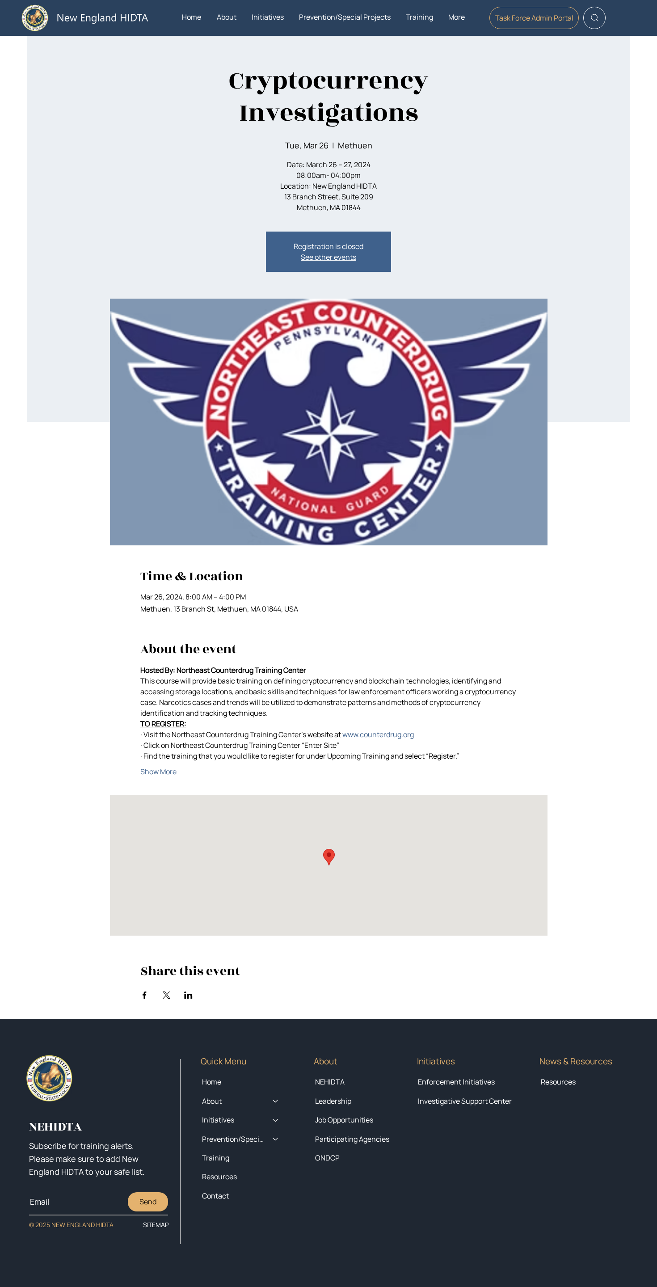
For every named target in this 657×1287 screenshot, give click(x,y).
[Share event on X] (166, 995)
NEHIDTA (330, 1082)
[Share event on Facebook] (144, 995)
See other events (328, 257)
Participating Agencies (352, 1139)
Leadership (333, 1101)
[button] (226, 17)
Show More (158, 771)
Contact (215, 1196)
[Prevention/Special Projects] (276, 1139)
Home (211, 1082)
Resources (558, 1082)
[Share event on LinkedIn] (188, 995)
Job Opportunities (344, 1120)
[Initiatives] (276, 1119)
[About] (276, 1101)
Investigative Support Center (465, 1101)
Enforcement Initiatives (456, 1082)
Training (215, 1158)
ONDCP (327, 1158)
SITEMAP (155, 1224)
